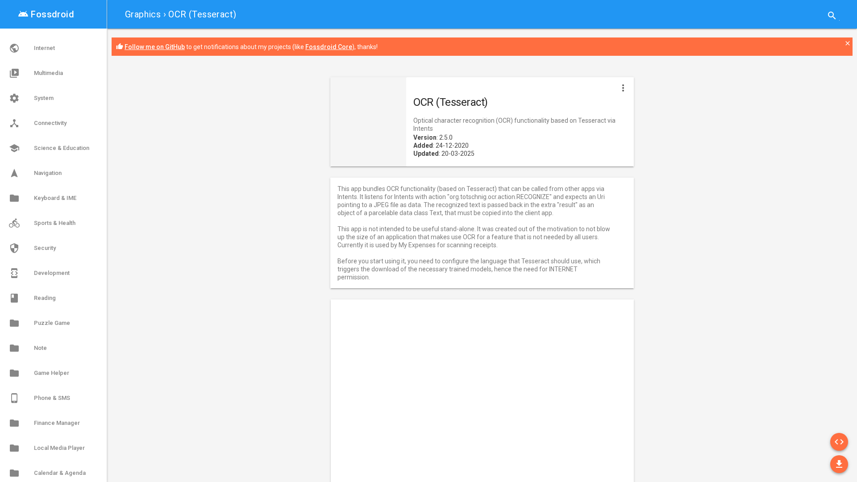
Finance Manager (44, 423)
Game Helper (39, 373)
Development (39, 273)
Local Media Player (47, 448)
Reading (32, 298)
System (31, 98)
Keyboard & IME (42, 198)
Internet (32, 48)
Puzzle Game (39, 323)
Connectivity (38, 123)
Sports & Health (42, 223)
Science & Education (49, 148)
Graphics (143, 14)
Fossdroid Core (328, 46)
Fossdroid (46, 14)
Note (28, 348)
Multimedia (36, 73)
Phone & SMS (39, 398)
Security (32, 248)
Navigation (35, 173)
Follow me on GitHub (155, 46)
